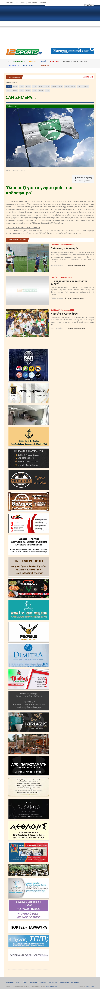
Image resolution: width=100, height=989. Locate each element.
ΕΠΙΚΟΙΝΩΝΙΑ (32, 2)
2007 (15, 86)
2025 (47, 90)
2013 (54, 86)
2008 (21, 86)
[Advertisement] (50, 26)
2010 (34, 86)
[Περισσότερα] (27, 246)
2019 (9, 90)
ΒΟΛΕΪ (43, 61)
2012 (47, 86)
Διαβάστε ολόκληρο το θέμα (75, 266)
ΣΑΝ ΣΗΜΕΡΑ (44, 66)
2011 (41, 86)
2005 (9, 86)
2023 (34, 90)
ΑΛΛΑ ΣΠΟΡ (54, 61)
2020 (15, 90)
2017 (80, 86)
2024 (41, 90)
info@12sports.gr (51, 986)
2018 (86, 86)
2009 (28, 86)
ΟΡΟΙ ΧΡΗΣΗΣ (20, 2)
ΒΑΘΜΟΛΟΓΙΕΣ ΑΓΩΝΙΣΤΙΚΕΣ (49, 982)
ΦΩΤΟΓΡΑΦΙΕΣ (28, 66)
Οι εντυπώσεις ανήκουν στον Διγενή (69, 282)
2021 (21, 90)
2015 (67, 86)
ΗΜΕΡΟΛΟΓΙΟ (13, 66)
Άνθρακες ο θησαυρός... (66, 248)
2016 (73, 86)
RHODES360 (90, 986)
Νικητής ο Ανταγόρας (64, 313)
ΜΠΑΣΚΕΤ (33, 61)
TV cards (42, 2)
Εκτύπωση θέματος (83, 178)
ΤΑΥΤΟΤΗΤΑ (9, 2)
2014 (60, 86)
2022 (28, 90)
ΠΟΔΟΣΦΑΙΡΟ (19, 61)
